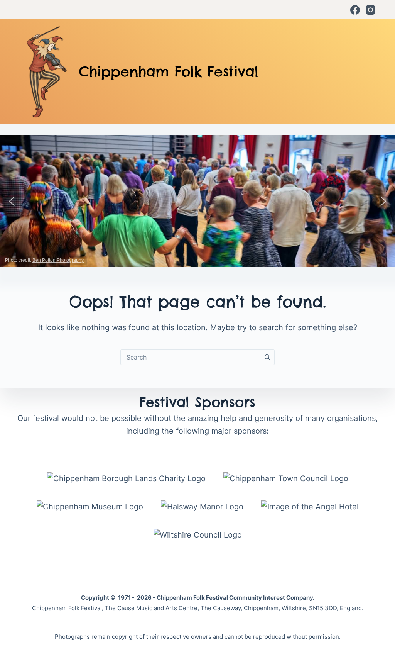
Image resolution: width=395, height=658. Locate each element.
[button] (12, 201)
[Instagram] (370, 10)
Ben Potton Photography (58, 260)
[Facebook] (355, 10)
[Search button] (267, 357)
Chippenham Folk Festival (168, 71)
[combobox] (190, 357)
